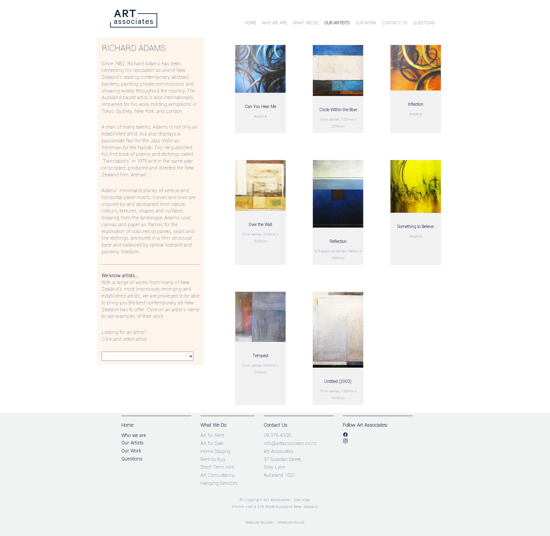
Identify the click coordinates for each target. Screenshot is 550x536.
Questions (424, 23)
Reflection (338, 242)
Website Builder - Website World (275, 522)
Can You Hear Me (260, 107)
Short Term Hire (217, 467)
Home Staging (216, 451)
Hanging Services (219, 483)
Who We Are (274, 23)
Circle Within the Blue (338, 110)
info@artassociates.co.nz (290, 443)
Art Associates (277, 499)
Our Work (365, 23)
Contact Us (394, 23)
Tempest (260, 356)
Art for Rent (213, 435)
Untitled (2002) (338, 382)
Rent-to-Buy (213, 459)
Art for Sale (212, 443)
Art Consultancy (218, 475)
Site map (302, 499)
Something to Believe (415, 227)
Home (250, 23)
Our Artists (336, 23)
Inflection (415, 104)
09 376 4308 (277, 435)
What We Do (306, 23)
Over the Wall (260, 225)
